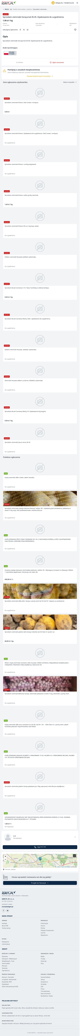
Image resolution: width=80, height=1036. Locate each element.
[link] (6, 9)
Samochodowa (45, 977)
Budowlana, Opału (47, 996)
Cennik (43, 933)
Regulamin (44, 935)
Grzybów (43, 984)
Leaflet (58, 867)
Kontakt (4, 923)
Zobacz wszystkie (68, 82)
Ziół (42, 986)
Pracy (42, 989)
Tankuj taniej (6, 928)
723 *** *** (41, 847)
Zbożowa (5, 956)
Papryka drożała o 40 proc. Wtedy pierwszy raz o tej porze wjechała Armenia (27, 1023)
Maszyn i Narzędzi (8, 977)
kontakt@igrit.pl (7, 907)
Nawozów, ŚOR (7, 982)
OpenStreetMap (66, 867)
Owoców (4, 968)
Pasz (42, 963)
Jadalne (29, 9)
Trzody (43, 959)
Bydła (42, 956)
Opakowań (5, 984)
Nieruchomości (46, 993)
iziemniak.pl (6, 944)
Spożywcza (44, 982)
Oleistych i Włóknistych (9, 959)
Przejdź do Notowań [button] (38, 883)
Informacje (44, 923)
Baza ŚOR (5, 926)
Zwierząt (43, 961)
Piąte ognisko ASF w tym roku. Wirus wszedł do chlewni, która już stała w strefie (28, 1008)
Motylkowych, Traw (8, 961)
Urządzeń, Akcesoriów (9, 979)
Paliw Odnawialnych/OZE (10, 986)
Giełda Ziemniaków (19, 9)
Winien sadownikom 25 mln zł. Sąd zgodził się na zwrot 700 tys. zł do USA (26, 1016)
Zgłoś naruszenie (58, 62)
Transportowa (45, 991)
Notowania (5, 942)
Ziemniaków (6, 963)
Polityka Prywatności (47, 930)
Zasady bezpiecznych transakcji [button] (39, 76)
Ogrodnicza (6, 970)
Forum (43, 926)
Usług (43, 979)
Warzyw (4, 966)
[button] (53, 2)
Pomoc (43, 928)
